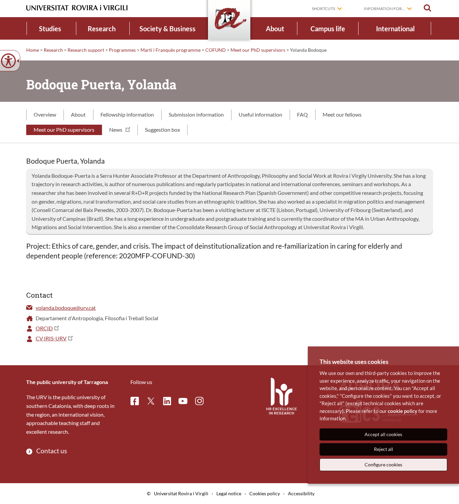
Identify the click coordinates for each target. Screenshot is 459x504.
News (115, 129)
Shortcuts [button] (323, 8)
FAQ (302, 114)
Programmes (122, 50)
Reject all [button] (383, 449)
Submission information (196, 114)
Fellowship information (127, 114)
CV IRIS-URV (51, 338)
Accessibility (301, 493)
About (275, 29)
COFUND (215, 50)
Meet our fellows (342, 114)
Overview (45, 114)
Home (32, 50)
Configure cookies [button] (383, 464)
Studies (50, 29)
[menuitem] (50, 28)
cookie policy (402, 411)
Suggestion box (162, 129)
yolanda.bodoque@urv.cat (66, 307)
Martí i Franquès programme (170, 50)
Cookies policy (264, 493)
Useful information (260, 114)
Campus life (327, 29)
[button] (427, 8)
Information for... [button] (384, 8)
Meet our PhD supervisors (258, 50)
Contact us (51, 451)
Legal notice (228, 493)
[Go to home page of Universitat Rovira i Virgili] (77, 8)
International (395, 29)
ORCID (44, 328)
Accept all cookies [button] (383, 434)
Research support (86, 50)
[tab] (45, 115)
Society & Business (167, 29)
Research (102, 29)
